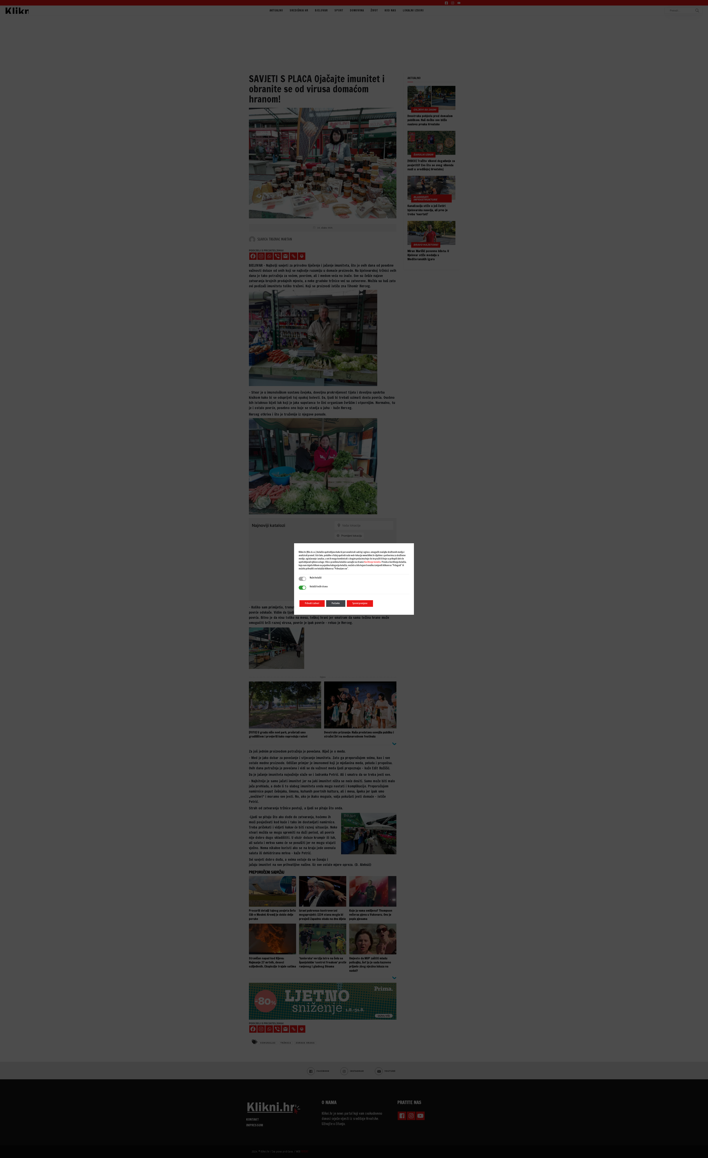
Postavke (336, 603)
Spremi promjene (359, 603)
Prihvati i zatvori (312, 603)
